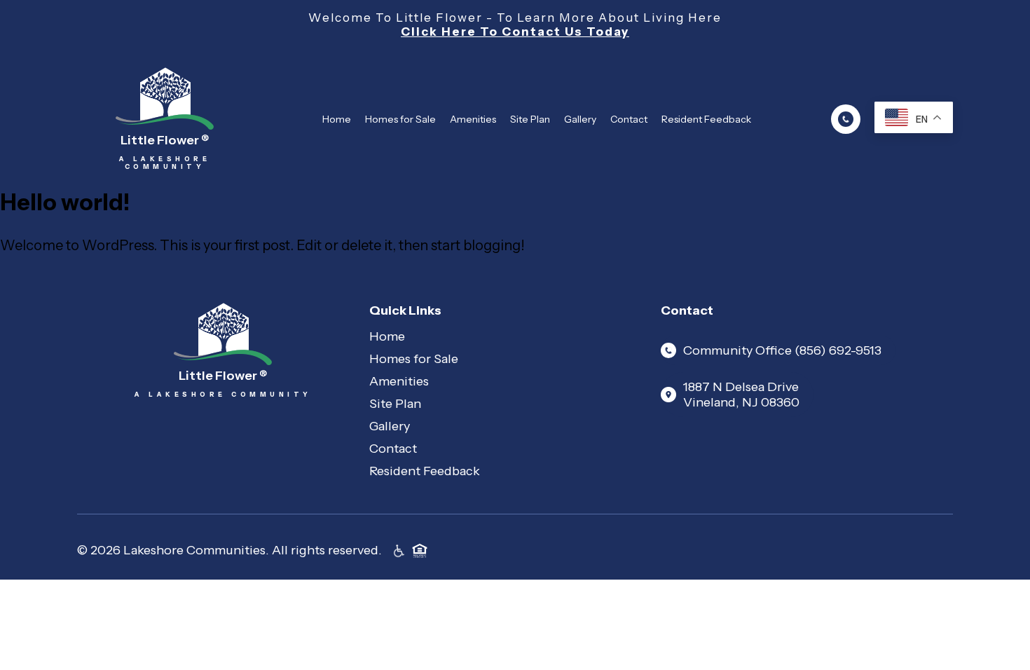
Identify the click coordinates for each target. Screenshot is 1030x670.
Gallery (580, 119)
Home (336, 119)
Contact (628, 119)
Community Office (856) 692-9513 (782, 350)
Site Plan (530, 119)
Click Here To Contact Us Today (515, 32)
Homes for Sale (400, 119)
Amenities (473, 119)
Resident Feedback (706, 119)
